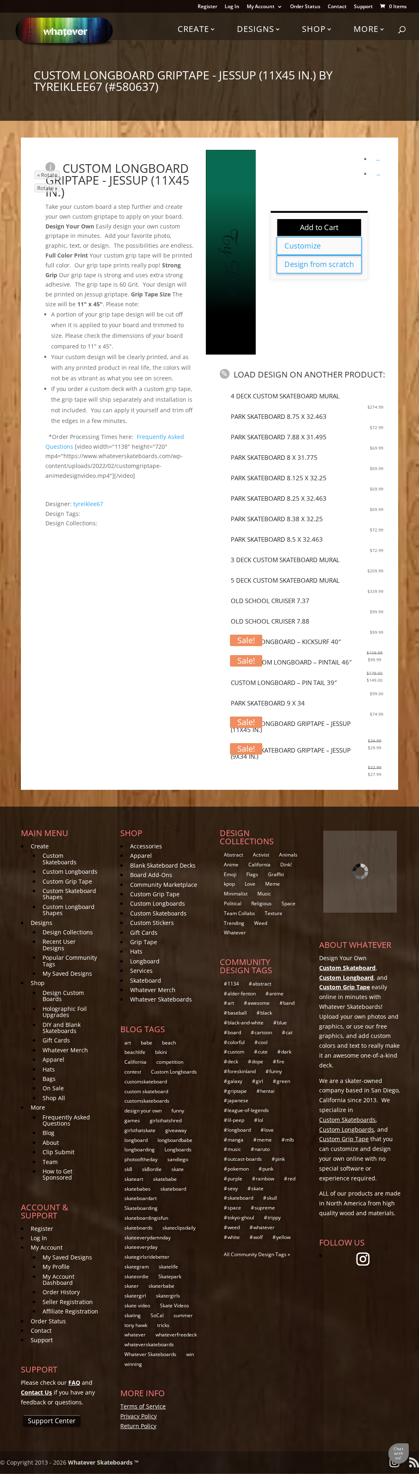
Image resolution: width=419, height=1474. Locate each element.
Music (264, 893)
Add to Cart (319, 227)
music (234, 1149)
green (283, 1081)
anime (276, 993)
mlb (289, 1139)
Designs (255, 28)
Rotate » (47, 188)
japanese (238, 1100)
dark (286, 1051)
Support (363, 7)
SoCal (157, 1315)
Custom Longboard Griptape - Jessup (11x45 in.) (117, 180)
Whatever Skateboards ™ (103, 1462)
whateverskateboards (149, 1344)
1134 (233, 983)
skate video (137, 1305)
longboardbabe (175, 1140)
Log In (232, 7)
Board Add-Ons (151, 875)
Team (50, 1162)
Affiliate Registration (70, 1311)
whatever (135, 1334)
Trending (234, 923)
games (132, 1120)
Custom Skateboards (60, 859)
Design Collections (68, 932)
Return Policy (138, 1426)
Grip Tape (143, 942)
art (127, 1042)
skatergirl (135, 1295)
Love (250, 883)
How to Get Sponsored (57, 1174)
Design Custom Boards (63, 996)
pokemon (238, 1168)
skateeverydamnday (147, 1237)
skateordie (136, 1276)
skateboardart (140, 1198)
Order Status (305, 7)
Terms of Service (143, 1406)
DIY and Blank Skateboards (62, 1028)
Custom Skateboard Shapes (69, 894)
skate (177, 1169)
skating (132, 1315)
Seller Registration (68, 1302)
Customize (302, 246)
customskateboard (145, 1081)
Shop (314, 28)
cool (263, 1042)
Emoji (230, 874)
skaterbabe (161, 1285)
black (266, 1012)
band (289, 1002)
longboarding (139, 1149)
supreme (265, 1207)
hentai (267, 1090)
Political (232, 903)
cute (263, 1051)
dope (257, 1061)
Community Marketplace (163, 884)
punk (267, 1168)
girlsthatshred (166, 1120)
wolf (258, 1237)
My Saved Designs (67, 973)
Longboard (145, 961)
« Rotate (47, 175)
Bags (49, 1079)
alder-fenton (242, 993)
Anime (231, 864)
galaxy (235, 1081)
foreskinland (242, 1071)
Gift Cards (56, 1040)
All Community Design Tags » (257, 1254)
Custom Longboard (346, 977)
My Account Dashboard (58, 1279)
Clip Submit (58, 1152)
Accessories (146, 846)
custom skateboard (146, 1091)
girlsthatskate (139, 1130)
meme (264, 1139)
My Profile (56, 1267)
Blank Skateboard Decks (163, 865)
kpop (229, 883)
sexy (233, 1188)
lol (260, 1120)
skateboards (138, 1227)
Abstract (233, 854)
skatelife (168, 1266)
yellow (283, 1237)
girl (259, 1081)
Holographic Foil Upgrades (65, 1012)
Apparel (53, 1059)
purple (235, 1178)
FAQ (74, 1382)
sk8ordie (152, 1169)
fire (280, 1061)
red (291, 1178)
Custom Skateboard (347, 968)
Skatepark (169, 1276)
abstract (261, 983)
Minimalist (236, 893)
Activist (261, 854)
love (269, 1129)
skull (272, 1197)
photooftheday (141, 1159)
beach (169, 1042)
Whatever (235, 932)
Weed (260, 923)
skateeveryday (141, 1246)
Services (141, 970)
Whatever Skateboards (161, 999)
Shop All (54, 1098)
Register (207, 7)
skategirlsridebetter (146, 1256)
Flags (252, 874)
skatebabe (165, 1179)
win (190, 1354)
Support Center (52, 1420)
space (234, 1207)
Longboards (177, 1149)
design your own (143, 1110)
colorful (236, 1042)
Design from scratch (319, 264)
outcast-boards (245, 1158)
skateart (133, 1179)
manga (235, 1139)
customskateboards (146, 1100)
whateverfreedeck (176, 1334)
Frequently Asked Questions (66, 1120)
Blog (48, 1133)
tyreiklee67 (88, 504)
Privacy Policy (138, 1416)
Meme (272, 883)
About (51, 1142)
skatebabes (137, 1188)
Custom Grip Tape (67, 881)
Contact (337, 7)
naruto (262, 1149)
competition (169, 1061)
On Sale (53, 1088)
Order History (61, 1292)
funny (177, 1110)
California (135, 1061)
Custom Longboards (70, 871)
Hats (49, 1069)
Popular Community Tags (70, 961)
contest (132, 1071)
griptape (237, 1090)
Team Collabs (239, 913)
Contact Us (36, 1392)
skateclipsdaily (179, 1227)
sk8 (128, 1169)
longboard (136, 1140)
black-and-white (246, 1022)
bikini (161, 1052)
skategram (136, 1266)
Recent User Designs (59, 945)
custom (236, 1051)
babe (146, 1042)
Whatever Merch (65, 1050)
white (234, 1237)
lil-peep (236, 1120)
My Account (261, 7)
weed (234, 1227)
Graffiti (276, 874)
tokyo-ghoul (241, 1217)
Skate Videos (174, 1305)
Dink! (286, 864)
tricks (163, 1325)
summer (183, 1315)
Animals (288, 854)
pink (280, 1158)
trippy (274, 1217)
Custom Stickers (152, 923)
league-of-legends (248, 1110)
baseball (237, 1012)
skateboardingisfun (146, 1217)
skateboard (173, 1188)
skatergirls (168, 1295)
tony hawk (135, 1325)
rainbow (265, 1178)
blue (282, 1022)
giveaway (176, 1130)
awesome (259, 1002)
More (366, 28)
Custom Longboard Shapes (69, 910)
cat (289, 1032)
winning (133, 1364)
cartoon (263, 1032)
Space (288, 903)
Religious (261, 903)
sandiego (177, 1159)
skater (131, 1285)
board (234, 1032)
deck (233, 1061)
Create (193, 28)
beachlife (134, 1052)
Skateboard (145, 980)
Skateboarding (141, 1208)
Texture (273, 913)
